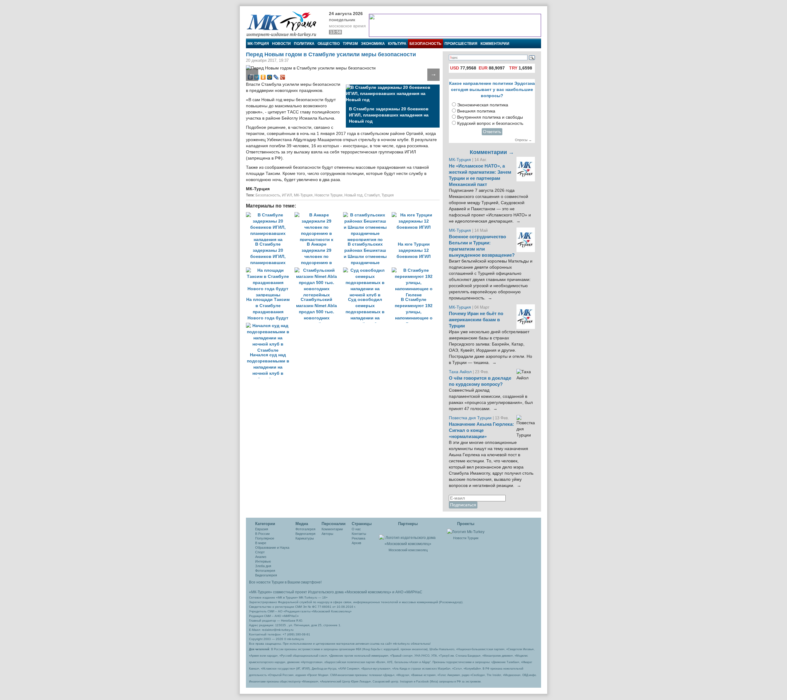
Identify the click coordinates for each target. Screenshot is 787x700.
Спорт (260, 552)
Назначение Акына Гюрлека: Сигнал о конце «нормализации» (481, 430)
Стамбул (372, 195)
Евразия (261, 529)
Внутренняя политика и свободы (490, 117)
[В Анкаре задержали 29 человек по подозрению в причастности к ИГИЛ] (319, 215)
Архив (356, 543)
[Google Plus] (282, 77)
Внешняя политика (476, 111)
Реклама (358, 538)
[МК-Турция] (284, 24)
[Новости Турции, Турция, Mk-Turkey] (465, 531)
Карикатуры (304, 538)
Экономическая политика (482, 105)
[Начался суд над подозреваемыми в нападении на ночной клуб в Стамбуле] (269, 325)
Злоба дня (263, 566)
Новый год (353, 195)
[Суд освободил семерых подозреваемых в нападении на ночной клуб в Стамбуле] (367, 270)
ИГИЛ (287, 195)
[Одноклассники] (263, 77)
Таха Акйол (460, 372)
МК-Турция (258, 44)
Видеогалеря (305, 534)
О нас (356, 529)
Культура (397, 44)
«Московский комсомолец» (368, 592)
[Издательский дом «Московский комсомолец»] (408, 537)
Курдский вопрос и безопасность (490, 123)
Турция (388, 195)
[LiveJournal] (276, 77)
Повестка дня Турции (471, 418)
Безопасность (425, 44)
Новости (281, 44)
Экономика (373, 44)
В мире (260, 543)
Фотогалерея (265, 570)
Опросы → (523, 140)
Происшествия (461, 44)
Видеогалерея (266, 575)
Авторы (327, 534)
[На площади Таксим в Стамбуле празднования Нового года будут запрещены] (270, 270)
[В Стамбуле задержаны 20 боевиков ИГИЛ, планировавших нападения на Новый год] (270, 215)
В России (262, 534)
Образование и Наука (272, 547)
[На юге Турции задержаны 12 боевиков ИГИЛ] (415, 215)
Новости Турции (328, 195)
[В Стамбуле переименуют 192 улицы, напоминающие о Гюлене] (415, 270)
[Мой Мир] (270, 77)
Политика (304, 44)
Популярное (264, 538)
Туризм (350, 44)
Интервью (263, 561)
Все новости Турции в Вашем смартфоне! (285, 582)
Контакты (359, 534)
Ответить (492, 131)
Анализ (260, 557)
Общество (329, 44)
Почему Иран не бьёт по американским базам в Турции (476, 319)
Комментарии (495, 44)
